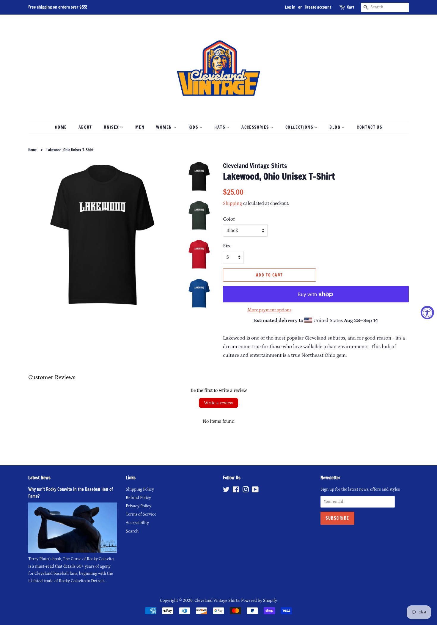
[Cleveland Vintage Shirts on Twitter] (226, 491)
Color (229, 219)
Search (132, 531)
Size (227, 246)
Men (139, 127)
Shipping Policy (140, 489)
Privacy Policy (138, 506)
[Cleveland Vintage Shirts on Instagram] (245, 491)
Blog (335, 127)
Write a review (218, 403)
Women (164, 127)
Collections (300, 127)
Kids (193, 127)
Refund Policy (138, 497)
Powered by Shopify (259, 600)
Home (61, 127)
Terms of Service (141, 514)
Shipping (232, 203)
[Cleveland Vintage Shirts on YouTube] (255, 491)
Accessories (255, 127)
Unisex (112, 127)
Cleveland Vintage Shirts (216, 600)
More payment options (269, 309)
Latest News (39, 478)
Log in (290, 7)
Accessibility (137, 522)
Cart (350, 7)
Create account (318, 7)
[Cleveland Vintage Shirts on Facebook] (235, 491)
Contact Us (369, 127)
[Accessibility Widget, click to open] (427, 312)
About (85, 127)
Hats (220, 127)
